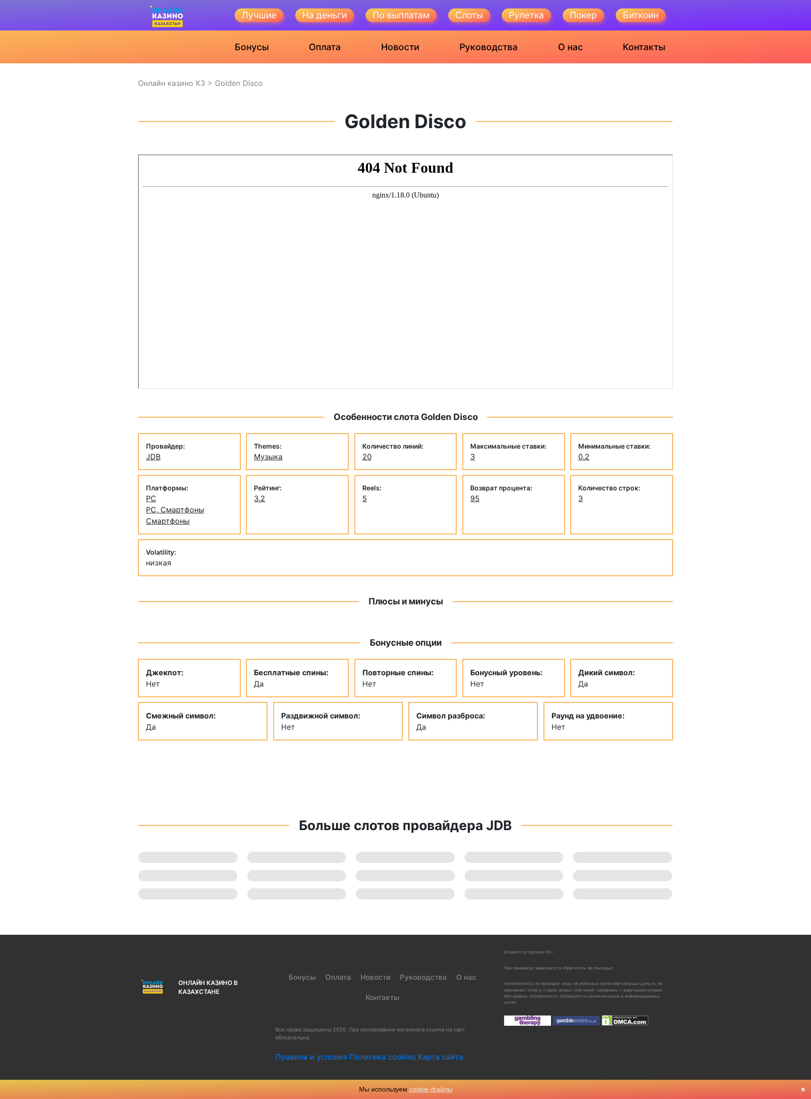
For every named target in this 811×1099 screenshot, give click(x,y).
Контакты (644, 47)
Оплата (325, 47)
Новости (400, 47)
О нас (570, 47)
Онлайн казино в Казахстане (207, 987)
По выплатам (401, 15)
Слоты (469, 15)
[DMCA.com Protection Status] (625, 1019)
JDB (153, 456)
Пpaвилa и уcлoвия (311, 1056)
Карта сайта (440, 1056)
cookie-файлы (430, 1089)
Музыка (268, 456)
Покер (583, 15)
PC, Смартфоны (175, 509)
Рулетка (526, 15)
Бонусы (252, 47)
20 (367, 456)
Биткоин (640, 15)
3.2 (259, 498)
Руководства (488, 47)
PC (151, 498)
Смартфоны (168, 521)
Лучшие (259, 15)
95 (475, 498)
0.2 (583, 456)
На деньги (324, 15)
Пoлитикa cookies (383, 1056)
